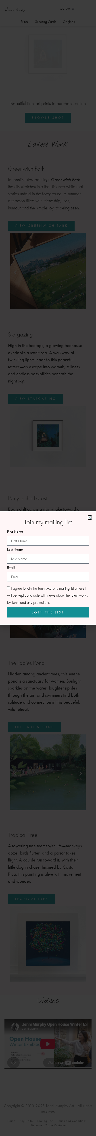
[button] (90, 517)
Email (11, 568)
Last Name (15, 550)
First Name (15, 532)
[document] (48, 568)
